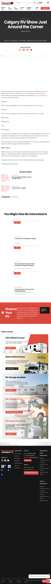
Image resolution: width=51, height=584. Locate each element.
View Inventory (11, 368)
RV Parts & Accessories (20, 294)
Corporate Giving (28, 268)
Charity (22, 268)
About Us (17, 465)
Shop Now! (9, 348)
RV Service (17, 458)
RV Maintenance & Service (26, 292)
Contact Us (45, 8)
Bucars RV (6, 40)
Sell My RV (17, 460)
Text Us (27, 460)
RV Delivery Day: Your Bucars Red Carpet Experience (24, 290)
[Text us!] (46, 581)
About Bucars (22, 40)
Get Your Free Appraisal (13, 412)
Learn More (10, 390)
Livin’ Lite (37, 95)
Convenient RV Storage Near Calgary (25, 238)
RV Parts (17, 456)
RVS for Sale (18, 453)
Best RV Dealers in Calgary (19, 188)
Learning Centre (14, 40)
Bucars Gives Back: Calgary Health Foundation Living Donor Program (25, 264)
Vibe (8, 97)
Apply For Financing (43, 309)
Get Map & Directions (30, 473)
